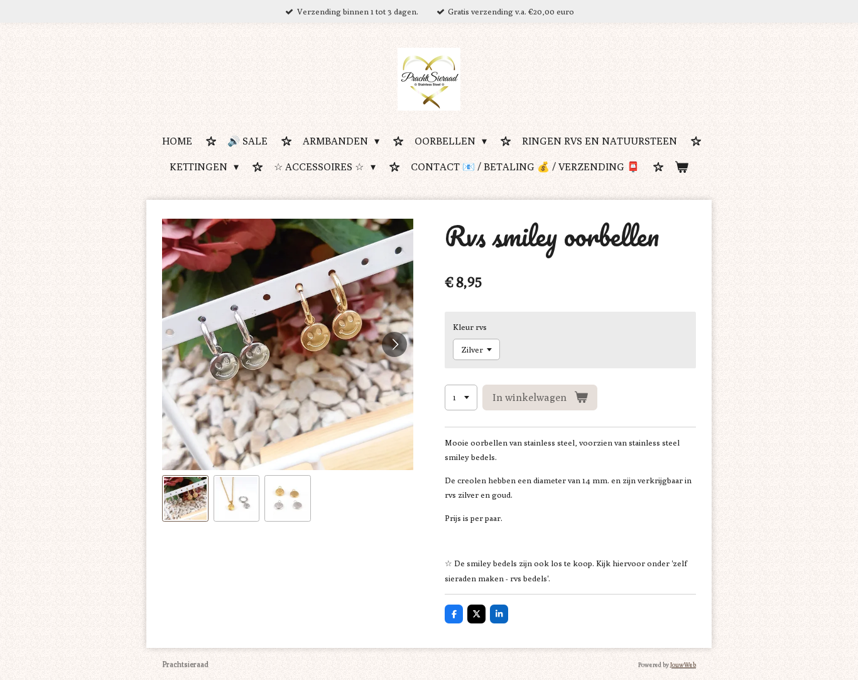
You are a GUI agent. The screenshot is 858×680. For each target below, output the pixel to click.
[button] (185, 498)
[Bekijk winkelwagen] (681, 168)
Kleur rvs (470, 327)
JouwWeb (683, 664)
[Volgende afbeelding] (394, 344)
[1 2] (461, 397)
